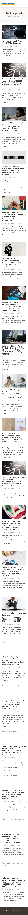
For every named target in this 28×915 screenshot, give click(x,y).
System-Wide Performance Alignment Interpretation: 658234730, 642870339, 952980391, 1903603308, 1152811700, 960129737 (12, 525)
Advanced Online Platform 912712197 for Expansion (12, 42)
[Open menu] (25, 3)
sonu (6, 46)
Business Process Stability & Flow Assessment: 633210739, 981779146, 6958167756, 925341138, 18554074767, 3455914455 (13, 794)
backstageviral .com (16, 910)
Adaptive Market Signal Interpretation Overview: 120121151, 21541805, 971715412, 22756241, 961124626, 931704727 (11, 838)
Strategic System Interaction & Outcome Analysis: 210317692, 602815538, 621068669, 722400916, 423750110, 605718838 (13, 705)
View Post (6, 59)
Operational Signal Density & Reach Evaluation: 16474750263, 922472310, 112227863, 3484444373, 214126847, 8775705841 (13, 127)
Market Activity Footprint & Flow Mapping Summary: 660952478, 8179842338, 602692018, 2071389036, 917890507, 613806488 (14, 481)
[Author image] (2, 46)
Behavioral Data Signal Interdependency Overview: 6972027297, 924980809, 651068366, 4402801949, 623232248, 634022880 (12, 437)
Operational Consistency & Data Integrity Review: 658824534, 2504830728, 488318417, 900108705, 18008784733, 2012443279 (14, 750)
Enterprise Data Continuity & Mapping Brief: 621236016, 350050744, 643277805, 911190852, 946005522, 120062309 (12, 83)
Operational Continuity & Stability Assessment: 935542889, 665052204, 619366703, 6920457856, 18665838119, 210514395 (12, 394)
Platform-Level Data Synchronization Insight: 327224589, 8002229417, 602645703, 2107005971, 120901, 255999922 (12, 262)
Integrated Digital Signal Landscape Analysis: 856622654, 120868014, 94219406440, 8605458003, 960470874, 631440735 (13, 661)
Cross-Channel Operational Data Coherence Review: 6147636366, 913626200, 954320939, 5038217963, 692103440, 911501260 (14, 617)
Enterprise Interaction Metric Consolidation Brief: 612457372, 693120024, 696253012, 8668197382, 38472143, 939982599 (14, 571)
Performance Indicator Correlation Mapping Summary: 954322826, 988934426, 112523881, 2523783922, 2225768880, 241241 (13, 882)
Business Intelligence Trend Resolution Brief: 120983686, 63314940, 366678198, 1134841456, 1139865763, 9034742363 (13, 350)
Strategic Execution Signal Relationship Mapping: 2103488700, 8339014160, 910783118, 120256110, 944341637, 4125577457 (12, 306)
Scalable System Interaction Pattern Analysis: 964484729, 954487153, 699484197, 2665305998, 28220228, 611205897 (13, 170)
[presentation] (14, 32)
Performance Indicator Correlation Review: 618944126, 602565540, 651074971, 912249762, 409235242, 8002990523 (14, 216)
